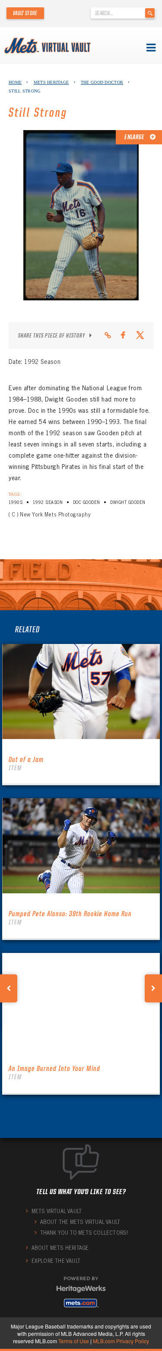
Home (15, 82)
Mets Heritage (51, 82)
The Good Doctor (102, 82)
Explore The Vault (56, 1261)
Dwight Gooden (127, 502)
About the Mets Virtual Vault (80, 1222)
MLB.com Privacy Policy (121, 1341)
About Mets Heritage (60, 1248)
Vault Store (25, 13)
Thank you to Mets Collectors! (84, 1233)
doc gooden (86, 502)
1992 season (48, 502)
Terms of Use (73, 1341)
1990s (15, 502)
